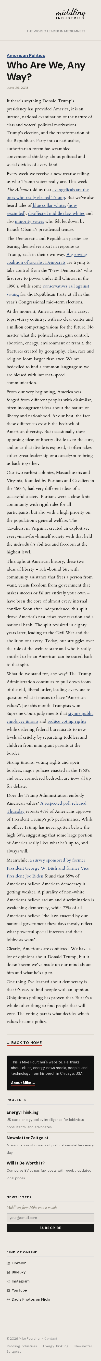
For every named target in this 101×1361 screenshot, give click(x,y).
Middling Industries (22, 1346)
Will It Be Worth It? (26, 1163)
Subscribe (50, 1228)
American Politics (26, 55)
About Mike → (23, 1083)
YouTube (19, 1290)
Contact (50, 1338)
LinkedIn (19, 1263)
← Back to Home (24, 1043)
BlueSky (18, 1272)
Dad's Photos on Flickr (31, 1299)
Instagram (20, 1281)
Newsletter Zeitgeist (28, 1137)
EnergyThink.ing (22, 1112)
